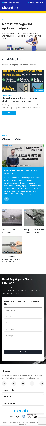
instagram (41, 383)
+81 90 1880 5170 (36, 2)
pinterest (32, 383)
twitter (14, 383)
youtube (23, 383)
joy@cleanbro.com (11, 2)
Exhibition (24, 64)
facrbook (4, 383)
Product (33, 64)
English (33, 414)
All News (5, 64)
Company (14, 64)
